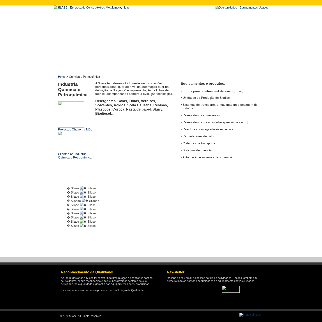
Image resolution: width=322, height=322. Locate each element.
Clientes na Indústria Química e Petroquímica (75, 155)
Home (61, 76)
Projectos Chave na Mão (75, 129)
